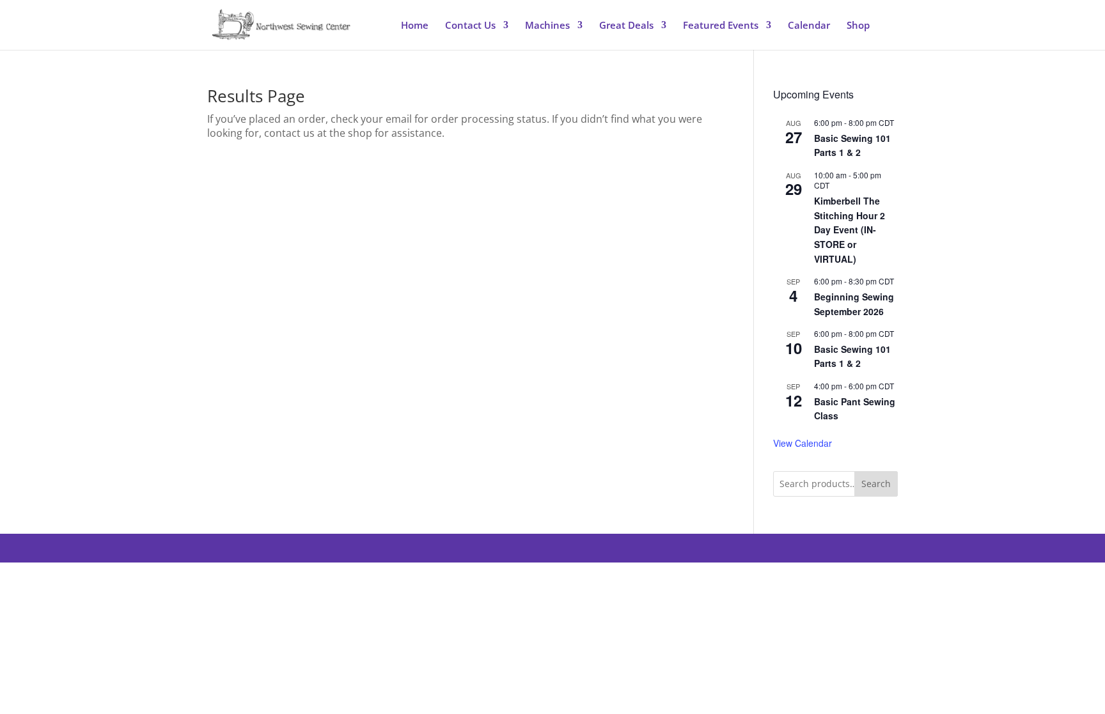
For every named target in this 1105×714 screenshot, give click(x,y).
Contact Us (470, 25)
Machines (547, 25)
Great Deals (626, 25)
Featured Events (720, 25)
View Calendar (802, 443)
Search (876, 483)
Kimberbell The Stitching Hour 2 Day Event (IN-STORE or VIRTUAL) (849, 229)
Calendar (809, 25)
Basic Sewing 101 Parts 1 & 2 (852, 145)
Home (414, 25)
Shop (858, 25)
